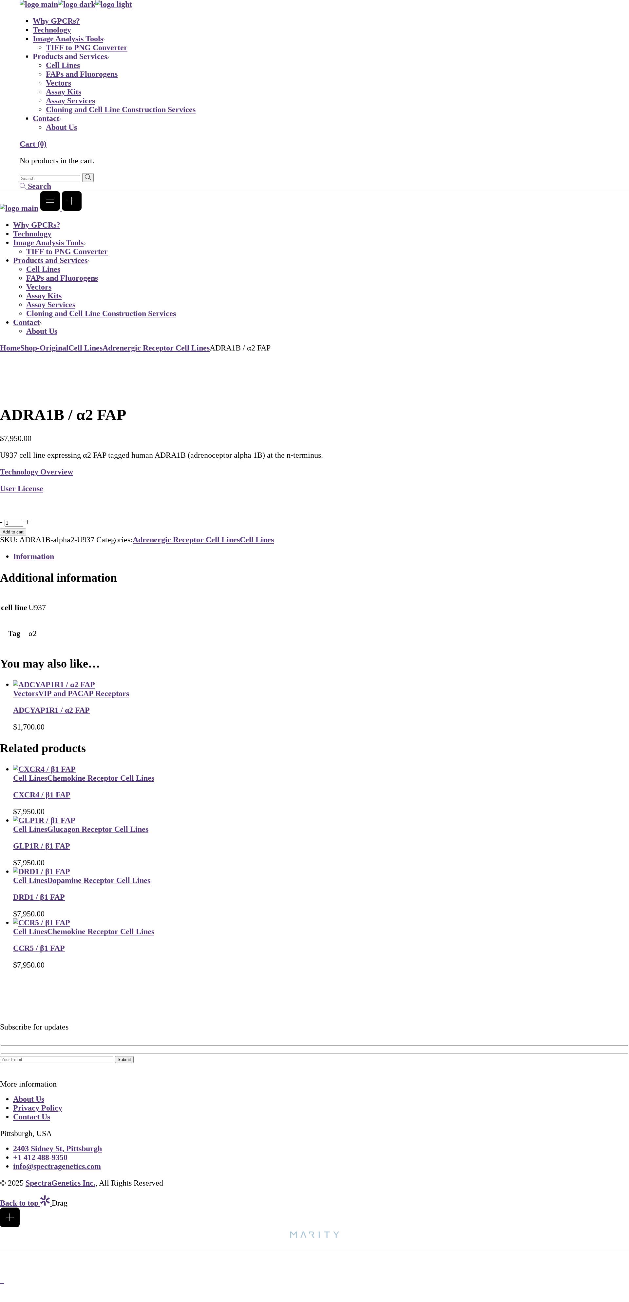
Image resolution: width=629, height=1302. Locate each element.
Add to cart (13, 532)
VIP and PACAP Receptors (83, 693)
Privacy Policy (37, 1108)
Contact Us (31, 1116)
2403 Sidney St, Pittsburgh (57, 1148)
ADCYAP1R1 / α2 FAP (51, 710)
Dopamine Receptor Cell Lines (98, 880)
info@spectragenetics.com (57, 1166)
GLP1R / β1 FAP (41, 846)
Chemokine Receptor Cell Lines (100, 778)
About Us (28, 1099)
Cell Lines (257, 539)
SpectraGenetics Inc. (60, 1183)
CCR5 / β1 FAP (39, 948)
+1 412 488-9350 (40, 1157)
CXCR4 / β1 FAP (41, 795)
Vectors (25, 693)
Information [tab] (33, 556)
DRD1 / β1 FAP (39, 897)
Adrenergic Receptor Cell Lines (186, 539)
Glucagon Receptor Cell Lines (97, 829)
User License (21, 488)
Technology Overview (36, 472)
